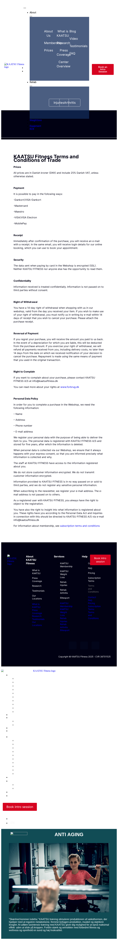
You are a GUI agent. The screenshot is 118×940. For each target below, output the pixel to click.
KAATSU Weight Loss (64, 574)
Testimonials (38, 590)
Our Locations (25, 766)
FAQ (90, 568)
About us (21, 744)
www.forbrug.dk (69, 386)
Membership (24, 751)
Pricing (91, 573)
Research (36, 586)
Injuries (20, 721)
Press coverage (26, 758)
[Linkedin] (107, 645)
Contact (92, 597)
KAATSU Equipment (20, 727)
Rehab (12, 717)
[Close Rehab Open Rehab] (31, 85)
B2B (11, 730)
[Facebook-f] (73, 645)
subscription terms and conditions (80, 525)
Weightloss (15, 714)
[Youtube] (84, 645)
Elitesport (64, 597)
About (13, 736)
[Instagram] (95, 645)
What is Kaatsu (26, 740)
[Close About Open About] (31, 16)
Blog (18, 773)
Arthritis (21, 724)
